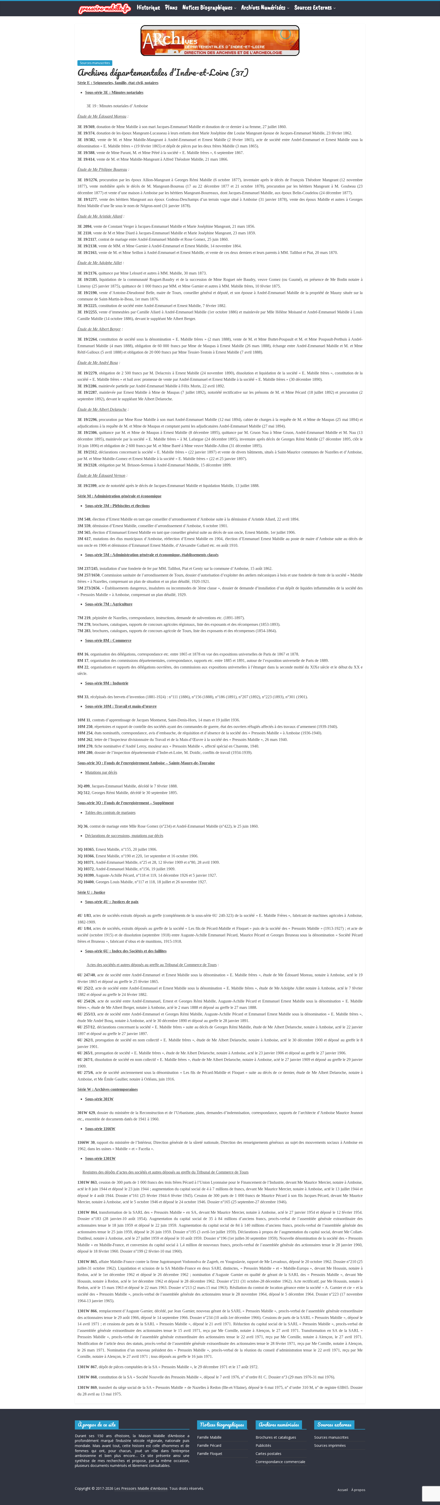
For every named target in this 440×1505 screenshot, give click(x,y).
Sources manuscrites (95, 63)
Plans (171, 7)
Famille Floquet (209, 1453)
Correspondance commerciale (280, 1461)
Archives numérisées (263, 7)
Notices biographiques (207, 7)
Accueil (343, 1490)
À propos (358, 1490)
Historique (148, 7)
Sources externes (313, 7)
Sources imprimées (330, 1445)
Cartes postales (268, 1453)
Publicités (263, 1445)
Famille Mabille (209, 1437)
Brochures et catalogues (276, 1437)
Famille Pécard (209, 1445)
